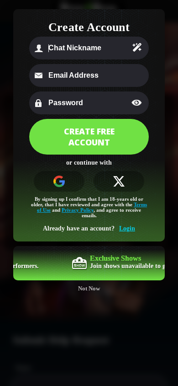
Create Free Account (89, 137)
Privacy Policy (78, 210)
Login (127, 228)
